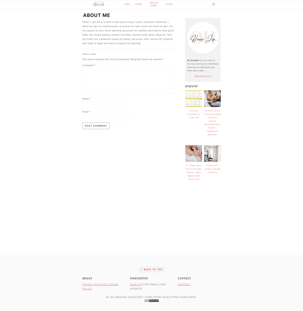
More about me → (203, 76)
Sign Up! (136, 284)
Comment (89, 65)
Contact (184, 284)
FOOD (169, 4)
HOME (138, 4)
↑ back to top (152, 269)
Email (86, 111)
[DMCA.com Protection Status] (151, 300)
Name (86, 98)
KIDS (127, 4)
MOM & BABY (154, 4)
